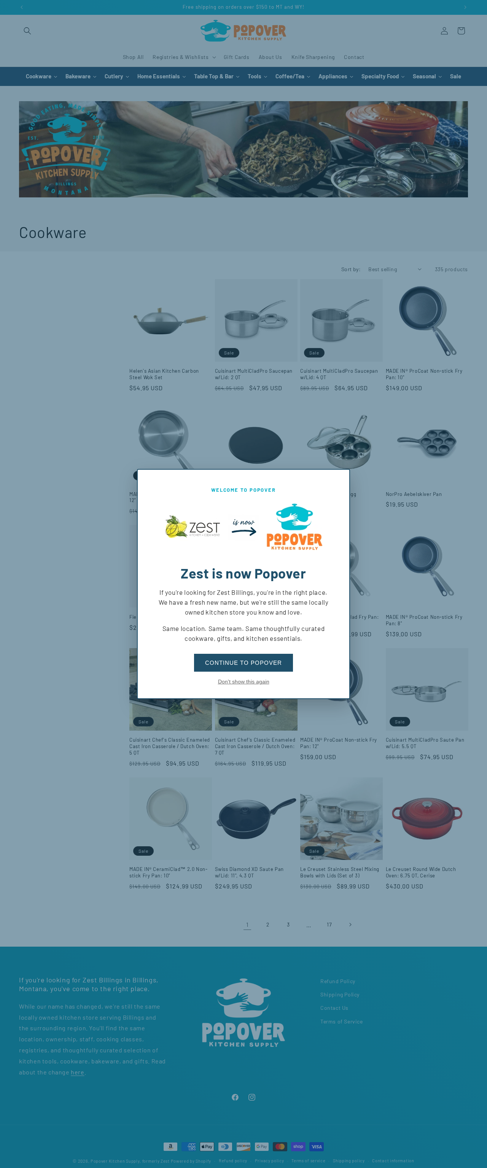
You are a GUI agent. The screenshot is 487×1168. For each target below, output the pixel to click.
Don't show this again (243, 682)
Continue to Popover (243, 662)
